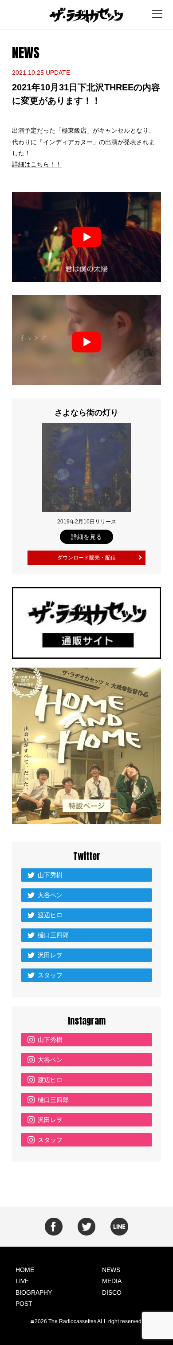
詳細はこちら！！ (37, 164)
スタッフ (50, 975)
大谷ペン (50, 895)
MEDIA (112, 1280)
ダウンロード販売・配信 (86, 558)
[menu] (157, 13)
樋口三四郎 (53, 935)
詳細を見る (86, 536)
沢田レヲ (50, 955)
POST (24, 1303)
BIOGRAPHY (34, 1292)
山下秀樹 (50, 875)
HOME (25, 1269)
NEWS (111, 1269)
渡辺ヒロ (50, 915)
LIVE (22, 1280)
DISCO (112, 1292)
